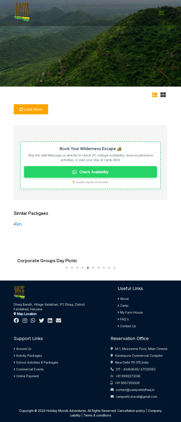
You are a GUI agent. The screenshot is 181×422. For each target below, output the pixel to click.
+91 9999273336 (127, 376)
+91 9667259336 (127, 383)
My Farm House (131, 312)
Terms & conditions (97, 415)
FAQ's (124, 319)
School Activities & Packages (36, 362)
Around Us (23, 349)
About (124, 299)
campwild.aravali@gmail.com (136, 396)
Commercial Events (29, 369)
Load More (32, 109)
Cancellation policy (131, 411)
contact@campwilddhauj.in (135, 390)
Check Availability (93, 172)
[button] (66, 268)
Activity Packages (28, 355)
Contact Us (127, 326)
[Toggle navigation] (161, 13)
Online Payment (27, 376)
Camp (123, 305)
